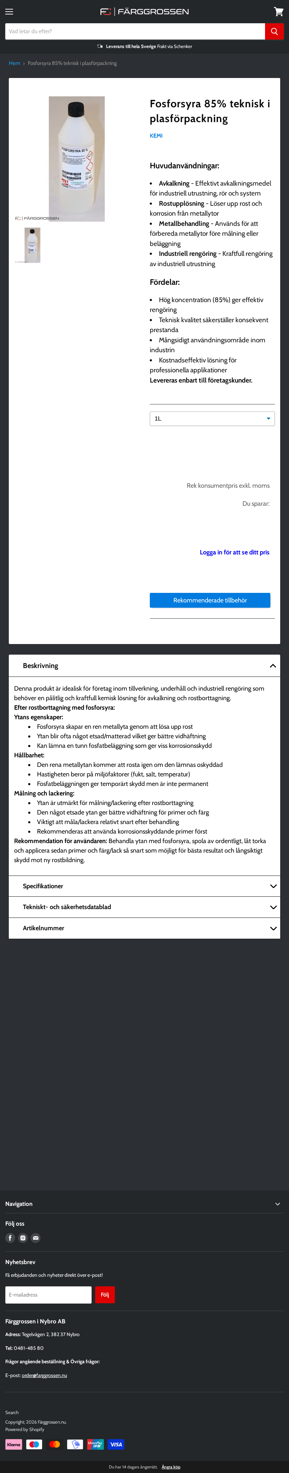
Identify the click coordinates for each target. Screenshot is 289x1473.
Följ (105, 1294)
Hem (14, 63)
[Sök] (274, 31)
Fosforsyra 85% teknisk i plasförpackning (210, 111)
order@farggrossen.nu (44, 1375)
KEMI (156, 135)
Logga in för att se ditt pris (235, 552)
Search (12, 1412)
